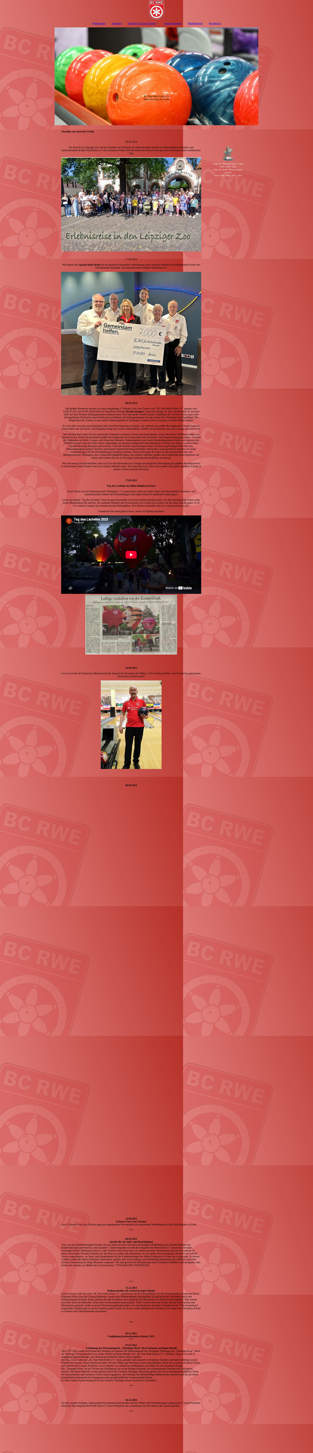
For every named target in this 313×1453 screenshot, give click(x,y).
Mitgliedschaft (195, 23)
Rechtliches (215, 23)
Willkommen (98, 23)
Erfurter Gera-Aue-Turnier (141, 23)
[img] (156, 10)
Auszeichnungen (172, 23)
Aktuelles (117, 23)
